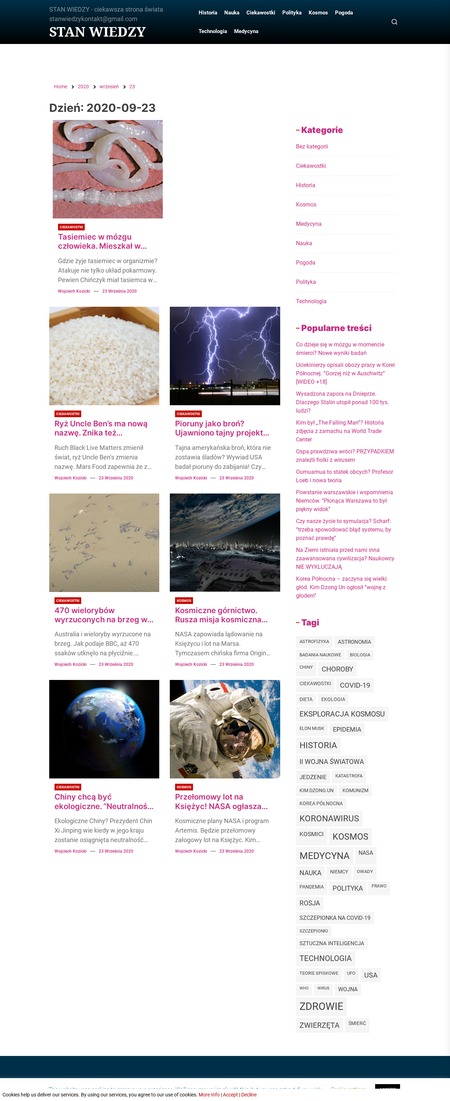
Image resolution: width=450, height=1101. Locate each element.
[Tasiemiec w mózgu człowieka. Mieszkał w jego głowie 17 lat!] (108, 169)
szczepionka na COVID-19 (335, 918)
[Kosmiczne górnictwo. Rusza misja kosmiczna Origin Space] (225, 543)
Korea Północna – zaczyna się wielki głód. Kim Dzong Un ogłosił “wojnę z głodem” (341, 587)
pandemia (312, 887)
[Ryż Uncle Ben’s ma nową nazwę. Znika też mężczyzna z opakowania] (104, 356)
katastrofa (348, 775)
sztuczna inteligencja (332, 943)
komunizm (355, 790)
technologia (326, 958)
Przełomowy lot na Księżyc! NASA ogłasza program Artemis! (218, 801)
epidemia (347, 729)
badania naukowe (320, 654)
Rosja (310, 903)
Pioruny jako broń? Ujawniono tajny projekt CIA (219, 428)
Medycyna (246, 31)
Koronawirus (329, 818)
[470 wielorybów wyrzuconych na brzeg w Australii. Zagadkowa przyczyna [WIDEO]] (104, 543)
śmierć (357, 1023)
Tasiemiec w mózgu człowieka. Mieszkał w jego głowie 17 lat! (99, 241)
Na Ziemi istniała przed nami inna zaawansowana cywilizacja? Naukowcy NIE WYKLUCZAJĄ (345, 558)
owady (365, 871)
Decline (249, 1094)
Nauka (231, 12)
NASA (366, 852)
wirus (323, 988)
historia (318, 745)
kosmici (312, 834)
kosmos (350, 837)
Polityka (292, 12)
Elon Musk (312, 728)
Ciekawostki (260, 12)
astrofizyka (314, 641)
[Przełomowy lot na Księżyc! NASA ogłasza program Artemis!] (225, 729)
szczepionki (314, 931)
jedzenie (313, 777)
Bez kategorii (312, 146)
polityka (348, 888)
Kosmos (318, 12)
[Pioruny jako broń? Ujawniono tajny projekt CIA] (225, 356)
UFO (351, 973)
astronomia (354, 642)
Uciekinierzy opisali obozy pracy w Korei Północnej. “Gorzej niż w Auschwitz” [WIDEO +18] (345, 373)
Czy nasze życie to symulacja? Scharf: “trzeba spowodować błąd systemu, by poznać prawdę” (343, 529)
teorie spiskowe (319, 973)
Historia (208, 12)
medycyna (325, 855)
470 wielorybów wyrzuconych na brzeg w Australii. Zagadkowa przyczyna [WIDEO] (100, 615)
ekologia (333, 699)
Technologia (213, 31)
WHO (304, 988)
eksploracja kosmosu (342, 713)
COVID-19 (355, 685)
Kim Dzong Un (317, 791)
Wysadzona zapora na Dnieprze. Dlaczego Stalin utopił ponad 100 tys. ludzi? (342, 402)
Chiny (306, 667)
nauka (310, 873)
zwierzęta (320, 1025)
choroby (337, 669)
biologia (360, 654)
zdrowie (321, 1006)
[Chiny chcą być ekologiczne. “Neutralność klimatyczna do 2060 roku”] (104, 729)
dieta (306, 699)
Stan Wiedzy (97, 32)
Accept (230, 1094)
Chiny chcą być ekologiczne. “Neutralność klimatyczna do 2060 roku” (103, 801)
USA (371, 975)
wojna (348, 989)
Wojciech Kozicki (74, 291)
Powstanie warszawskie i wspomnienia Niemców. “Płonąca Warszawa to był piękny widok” (344, 501)
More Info (209, 1094)
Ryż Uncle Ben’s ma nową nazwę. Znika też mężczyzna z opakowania (102, 428)
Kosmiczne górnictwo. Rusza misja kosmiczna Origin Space (218, 615)
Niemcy (339, 871)
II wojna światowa (332, 762)
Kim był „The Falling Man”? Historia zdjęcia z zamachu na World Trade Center (340, 431)
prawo (379, 886)
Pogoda (344, 12)
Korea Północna (321, 803)
